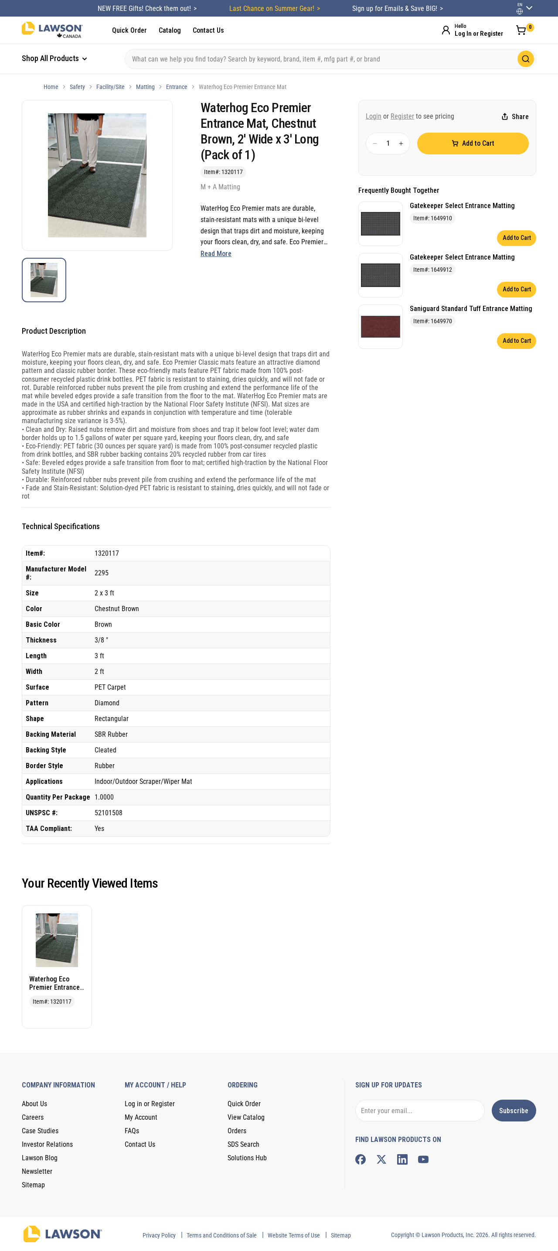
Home (51, 86)
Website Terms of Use (294, 1235)
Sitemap (33, 1185)
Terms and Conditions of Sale (222, 1235)
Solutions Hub (247, 1158)
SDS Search (243, 1144)
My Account (141, 1117)
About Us (34, 1104)
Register (402, 116)
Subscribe (513, 1111)
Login (373, 116)
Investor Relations (47, 1144)
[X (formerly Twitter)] (381, 1159)
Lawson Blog (40, 1158)
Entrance (176, 86)
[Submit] (525, 59)
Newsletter (37, 1171)
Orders (237, 1131)
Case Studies (40, 1131)
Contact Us (208, 30)
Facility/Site (110, 86)
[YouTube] (423, 1159)
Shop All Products (51, 58)
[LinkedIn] (402, 1159)
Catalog (170, 30)
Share (520, 117)
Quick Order (129, 30)
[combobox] (330, 59)
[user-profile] (519, 11)
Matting (145, 86)
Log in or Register (150, 1104)
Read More (216, 254)
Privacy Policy (159, 1235)
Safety (77, 86)
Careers (33, 1117)
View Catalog (246, 1117)
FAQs (132, 1131)
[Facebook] (360, 1159)
